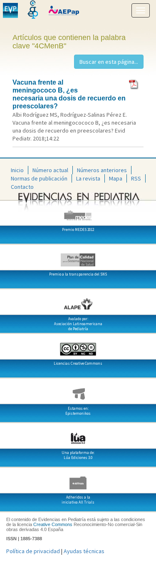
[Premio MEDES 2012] (78, 212)
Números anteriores (102, 170)
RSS (136, 178)
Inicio (17, 170)
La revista (88, 178)
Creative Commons (52, 524)
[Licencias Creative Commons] (78, 346)
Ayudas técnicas (84, 551)
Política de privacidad (33, 551)
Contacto (22, 187)
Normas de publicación (39, 178)
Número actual (50, 170)
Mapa (115, 178)
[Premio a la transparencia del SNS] (78, 256)
